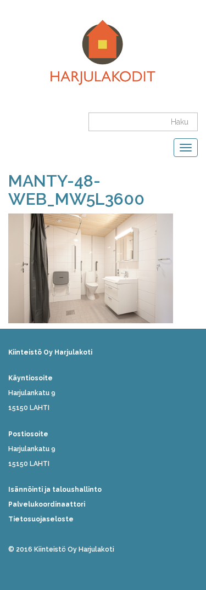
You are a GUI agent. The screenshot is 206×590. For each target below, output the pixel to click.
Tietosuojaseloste (41, 519)
